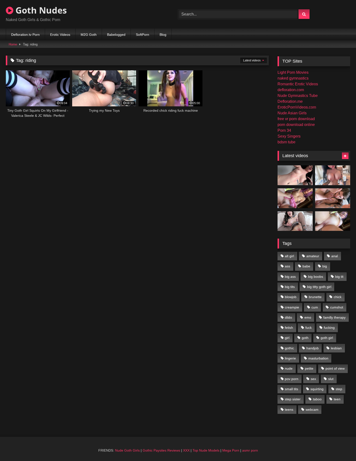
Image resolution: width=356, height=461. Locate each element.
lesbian (336, 348)
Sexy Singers (289, 136)
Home (13, 44)
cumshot (336, 307)
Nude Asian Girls (292, 113)
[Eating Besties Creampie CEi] (295, 221)
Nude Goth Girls (127, 450)
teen (337, 399)
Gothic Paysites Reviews (161, 450)
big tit (339, 276)
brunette (315, 297)
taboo (317, 399)
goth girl (327, 338)
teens (289, 409)
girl (287, 338)
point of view (335, 368)
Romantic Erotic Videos (298, 84)
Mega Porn (230, 450)
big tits (290, 287)
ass (287, 266)
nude (289, 368)
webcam (312, 409)
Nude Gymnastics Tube (298, 96)
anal (334, 256)
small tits (291, 389)
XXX (186, 450)
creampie (292, 307)
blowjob (290, 297)
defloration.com (291, 90)
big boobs (315, 276)
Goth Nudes (40, 10)
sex (313, 379)
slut (330, 379)
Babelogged (116, 35)
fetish (289, 327)
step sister (293, 399)
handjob (312, 348)
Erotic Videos (60, 35)
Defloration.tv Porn (25, 35)
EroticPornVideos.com (297, 107)
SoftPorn (142, 35)
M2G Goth (89, 35)
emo (307, 317)
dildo (288, 317)
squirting (317, 389)
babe (306, 266)
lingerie (290, 358)
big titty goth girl (319, 287)
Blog (163, 35)
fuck (308, 327)
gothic (289, 348)
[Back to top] (341, 446)
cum (314, 307)
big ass (290, 276)
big (324, 266)
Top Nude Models (206, 450)
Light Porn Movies (293, 72)
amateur (312, 256)
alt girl (289, 256)
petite (309, 368)
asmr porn (250, 450)
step (339, 389)
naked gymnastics (293, 78)
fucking (329, 327)
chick (337, 297)
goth (305, 338)
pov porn (291, 379)
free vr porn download (296, 119)
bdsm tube (286, 142)
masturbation (318, 358)
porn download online (296, 125)
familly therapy (334, 317)
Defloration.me (290, 101)
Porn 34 (284, 130)
